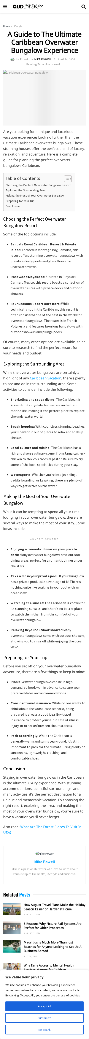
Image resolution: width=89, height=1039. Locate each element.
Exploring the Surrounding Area (26, 190)
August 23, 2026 (32, 914)
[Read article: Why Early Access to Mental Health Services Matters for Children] (12, 969)
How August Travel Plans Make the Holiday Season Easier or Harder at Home (54, 907)
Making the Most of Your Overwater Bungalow (35, 195)
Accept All (44, 1006)
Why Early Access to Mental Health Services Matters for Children (49, 967)
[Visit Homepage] (44, 6)
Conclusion (13, 206)
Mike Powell (43, 59)
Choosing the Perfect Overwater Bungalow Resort (38, 185)
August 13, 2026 (32, 933)
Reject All (44, 1030)
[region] (44, 1004)
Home (6, 26)
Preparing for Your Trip (20, 201)
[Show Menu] (5, 6)
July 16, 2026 (30, 956)
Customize (44, 1018)
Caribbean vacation (45, 378)
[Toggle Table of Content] (66, 178)
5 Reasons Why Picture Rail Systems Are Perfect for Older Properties (52, 926)
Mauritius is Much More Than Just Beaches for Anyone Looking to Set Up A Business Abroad (52, 946)
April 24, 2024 (66, 59)
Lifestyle (17, 26)
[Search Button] (83, 6)
